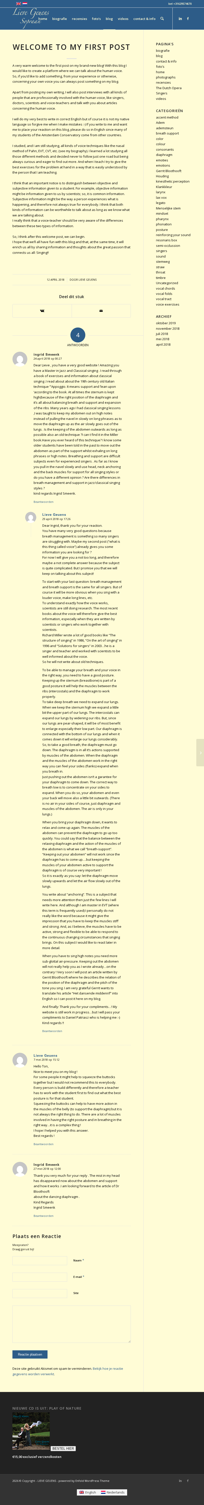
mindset (162, 213)
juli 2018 (162, 333)
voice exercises (167, 304)
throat (160, 272)
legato (160, 202)
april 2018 (163, 344)
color (159, 138)
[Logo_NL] (30, 19)
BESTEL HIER (63, 1448)
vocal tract (163, 299)
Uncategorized (167, 283)
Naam (78, 1260)
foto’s (160, 66)
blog (159, 56)
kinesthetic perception (173, 181)
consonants (165, 149)
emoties (162, 160)
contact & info (166, 61)
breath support (167, 133)
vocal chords (165, 288)
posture (162, 229)
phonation (164, 224)
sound (161, 256)
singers (161, 251)
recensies (163, 82)
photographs (166, 77)
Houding (162, 176)
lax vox (161, 197)
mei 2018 (162, 339)
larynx (160, 192)
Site (76, 1293)
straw (160, 267)
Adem (160, 122)
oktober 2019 (166, 323)
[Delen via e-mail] (101, 310)
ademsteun (164, 128)
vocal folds (164, 293)
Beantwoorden (43, 502)
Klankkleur (164, 187)
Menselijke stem (168, 208)
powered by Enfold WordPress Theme (83, 1481)
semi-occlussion (168, 245)
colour (160, 144)
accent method (167, 117)
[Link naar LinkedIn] (180, 18)
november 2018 (167, 328)
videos (161, 98)
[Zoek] (162, 19)
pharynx (162, 219)
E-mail (78, 1276)
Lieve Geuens (88, 279)
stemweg (163, 261)
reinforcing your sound (173, 235)
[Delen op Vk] (42, 310)
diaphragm (164, 154)
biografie (163, 50)
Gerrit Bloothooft (168, 171)
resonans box (166, 240)
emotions (163, 165)
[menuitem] (43, 19)
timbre (161, 277)
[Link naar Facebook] (188, 18)
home (160, 72)
